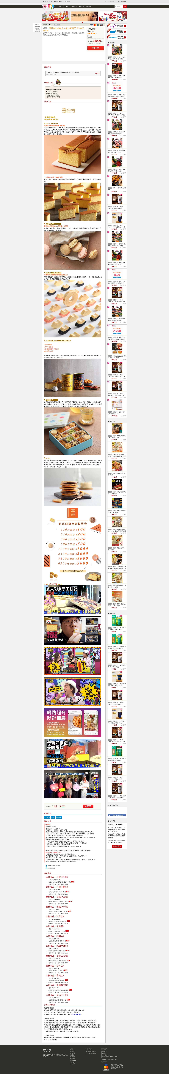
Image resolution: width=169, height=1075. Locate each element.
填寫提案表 (117, 846)
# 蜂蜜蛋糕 (58, 817)
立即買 (95, 48)
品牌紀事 (72, 1053)
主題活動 (81, 6)
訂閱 (56, 1)
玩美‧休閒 (74, 6)
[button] (82, 22)
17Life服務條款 (76, 1014)
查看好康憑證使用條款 (54, 865)
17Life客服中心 (106, 1055)
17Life (46, 1)
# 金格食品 (47, 817)
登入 (106, 1)
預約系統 (72, 1056)
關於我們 (69, 1)
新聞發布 (72, 1055)
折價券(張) (122, 1)
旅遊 (67, 6)
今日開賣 (88, 6)
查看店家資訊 (51, 868)
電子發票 (72, 1062)
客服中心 (62, 1)
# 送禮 (52, 817)
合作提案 (104, 1051)
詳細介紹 (37, 26)
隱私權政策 (73, 1060)
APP (51, 1)
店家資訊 (37, 29)
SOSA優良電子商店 (91, 1051)
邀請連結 (57, 24)
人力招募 (72, 1064)
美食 (60, 6)
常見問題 (104, 1053)
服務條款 (72, 1058)
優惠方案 (37, 24)
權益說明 (37, 31)
